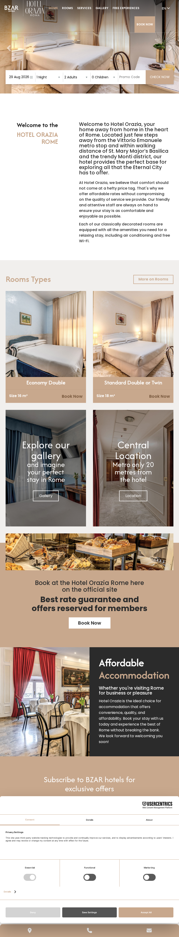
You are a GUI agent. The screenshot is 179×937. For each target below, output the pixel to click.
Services (84, 8)
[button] (8, 46)
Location (133, 495)
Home (53, 8)
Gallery (102, 8)
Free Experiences (126, 8)
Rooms (67, 8)
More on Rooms (153, 279)
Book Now (145, 24)
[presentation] (12, 348)
